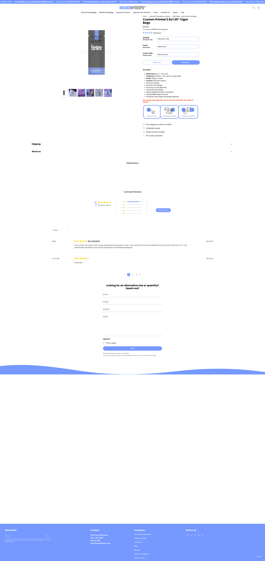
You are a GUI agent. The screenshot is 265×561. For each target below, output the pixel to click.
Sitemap (137, 550)
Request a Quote (140, 538)
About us (36, 151)
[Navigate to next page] (140, 274)
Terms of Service (148, 355)
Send (132, 348)
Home (145, 16)
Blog (136, 546)
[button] (88, 12)
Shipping (36, 144)
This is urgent (111, 343)
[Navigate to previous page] (125, 274)
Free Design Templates (142, 534)
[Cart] (258, 7)
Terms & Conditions (141, 554)
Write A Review (163, 210)
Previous (60, 52)
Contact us (138, 542)
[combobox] (61, 230)
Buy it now (185, 62)
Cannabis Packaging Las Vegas (159, 16)
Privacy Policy (136, 355)
